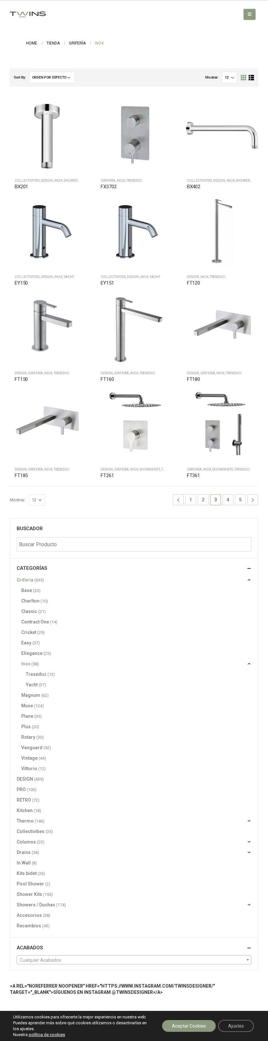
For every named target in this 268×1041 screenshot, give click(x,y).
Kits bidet (27, 873)
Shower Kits (150, 469)
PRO (21, 789)
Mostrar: (212, 77)
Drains (24, 852)
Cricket (28, 632)
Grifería (108, 180)
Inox (58, 180)
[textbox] (134, 960)
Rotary (28, 737)
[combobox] (134, 959)
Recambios (29, 925)
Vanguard (31, 747)
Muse (27, 705)
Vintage (29, 758)
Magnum (30, 695)
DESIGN (47, 180)
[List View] (251, 78)
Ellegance (31, 653)
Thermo (25, 821)
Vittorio (29, 768)
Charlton (30, 601)
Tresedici (134, 180)
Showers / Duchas (79, 180)
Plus (26, 726)
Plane (27, 716)
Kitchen (25, 810)
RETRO (24, 800)
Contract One (35, 621)
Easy (26, 642)
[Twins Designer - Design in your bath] (28, 14)
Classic (29, 611)
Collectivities (27, 180)
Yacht (69, 277)
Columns (26, 842)
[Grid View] (244, 78)
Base (26, 590)
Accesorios (29, 915)
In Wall (24, 862)
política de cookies (47, 1034)
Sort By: (20, 77)
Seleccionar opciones (75, 204)
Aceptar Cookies (189, 1026)
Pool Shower (30, 883)
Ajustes (236, 1026)
